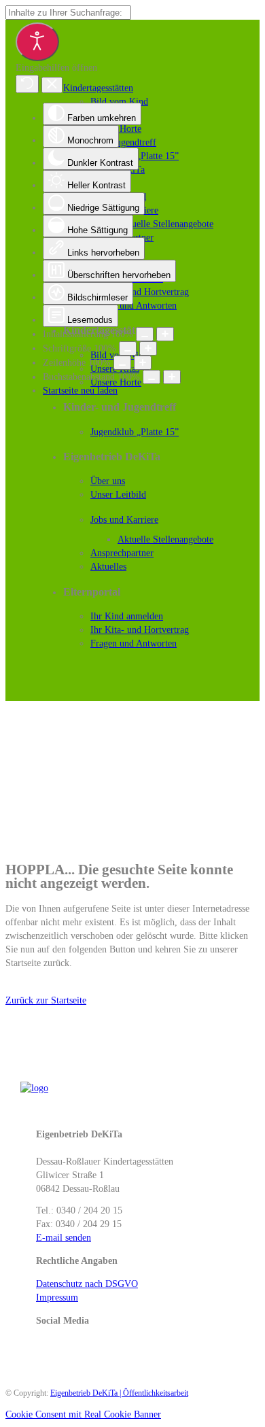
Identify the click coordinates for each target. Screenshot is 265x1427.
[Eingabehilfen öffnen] (37, 41)
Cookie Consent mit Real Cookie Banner (83, 1414)
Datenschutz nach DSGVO (87, 1284)
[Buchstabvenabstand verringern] (151, 377)
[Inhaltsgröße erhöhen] (165, 334)
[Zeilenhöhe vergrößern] (143, 363)
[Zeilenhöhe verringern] (122, 363)
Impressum (57, 1297)
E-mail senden (63, 1238)
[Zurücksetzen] (27, 84)
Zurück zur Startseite (45, 1000)
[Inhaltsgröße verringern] (145, 334)
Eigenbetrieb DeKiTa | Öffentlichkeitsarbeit (119, 1393)
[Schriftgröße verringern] (128, 348)
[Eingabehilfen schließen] (52, 85)
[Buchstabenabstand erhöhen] (172, 377)
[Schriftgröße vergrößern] (148, 348)
